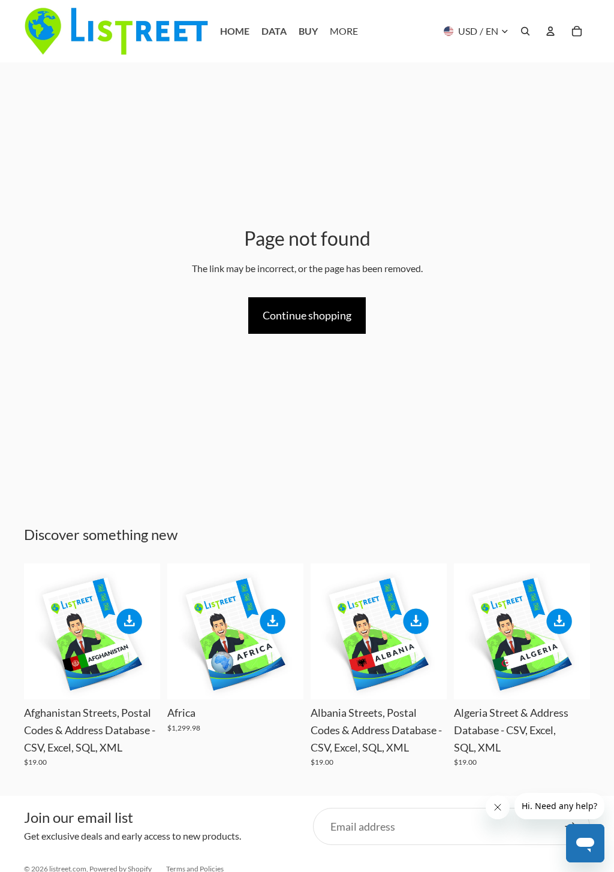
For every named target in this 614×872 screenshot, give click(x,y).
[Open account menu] (550, 31)
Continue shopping (307, 315)
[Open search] (525, 31)
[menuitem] (344, 31)
